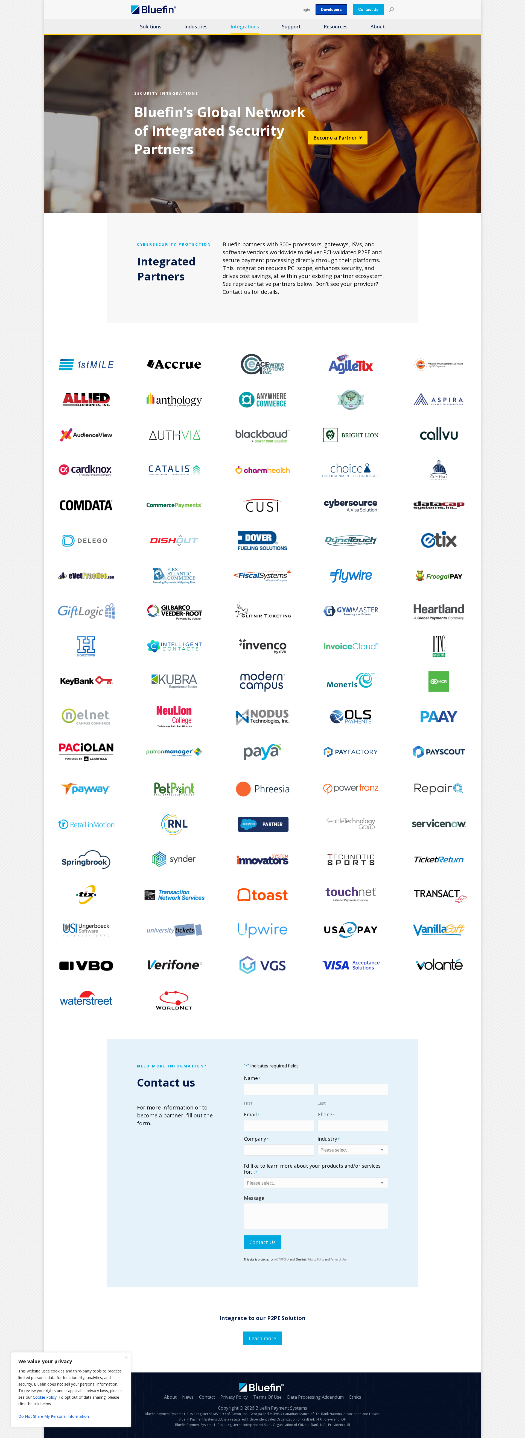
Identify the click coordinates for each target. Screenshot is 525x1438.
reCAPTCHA (281, 1259)
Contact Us (262, 1242)
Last (321, 1103)
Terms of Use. (339, 1259)
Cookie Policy (45, 1397)
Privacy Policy (315, 1259)
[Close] (126, 1357)
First (248, 1103)
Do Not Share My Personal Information (53, 1416)
